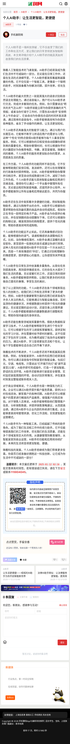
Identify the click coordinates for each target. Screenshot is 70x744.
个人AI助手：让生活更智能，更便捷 (47, 12)
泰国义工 (30, 715)
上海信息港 (20, 715)
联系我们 (20, 509)
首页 (16, 12)
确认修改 (63, 605)
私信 (63, 35)
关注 (52, 35)
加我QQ (10, 697)
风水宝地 (47, 715)
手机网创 (38, 715)
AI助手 (24, 12)
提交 (62, 642)
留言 (62, 468)
